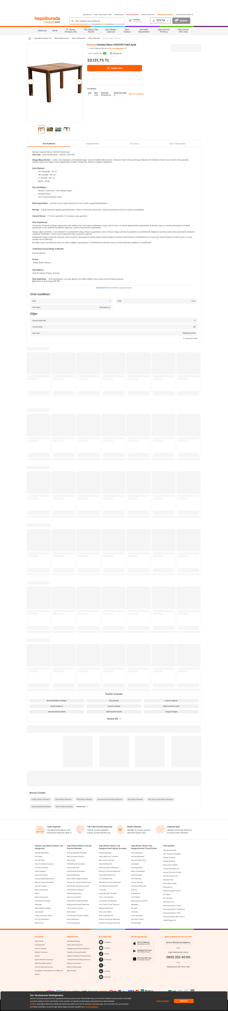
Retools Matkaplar (73, 875)
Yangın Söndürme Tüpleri (43, 916)
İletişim (37, 974)
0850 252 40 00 (178, 957)
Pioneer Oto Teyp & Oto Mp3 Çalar (79, 882)
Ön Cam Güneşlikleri (42, 919)
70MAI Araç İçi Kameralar (76, 864)
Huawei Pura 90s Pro (170, 876)
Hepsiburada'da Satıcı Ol (184, 14)
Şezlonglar (135, 864)
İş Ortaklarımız (40, 945)
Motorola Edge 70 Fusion (172, 891)
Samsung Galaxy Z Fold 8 (172, 905)
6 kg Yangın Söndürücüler (108, 901)
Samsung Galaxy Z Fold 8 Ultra (174, 909)
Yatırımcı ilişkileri (40, 948)
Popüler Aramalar (169, 858)
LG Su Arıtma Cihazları (75, 908)
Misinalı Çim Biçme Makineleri (109, 919)
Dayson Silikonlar (73, 868)
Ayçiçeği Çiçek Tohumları (108, 893)
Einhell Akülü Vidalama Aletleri (77, 901)
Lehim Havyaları (137, 916)
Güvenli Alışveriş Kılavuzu (44, 967)
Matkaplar (134, 904)
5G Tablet (166, 894)
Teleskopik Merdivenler (107, 875)
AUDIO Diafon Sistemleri (75, 890)
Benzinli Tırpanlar (41, 886)
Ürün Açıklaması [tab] (49, 144)
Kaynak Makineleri (137, 856)
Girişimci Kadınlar (132, 14)
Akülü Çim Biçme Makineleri (109, 868)
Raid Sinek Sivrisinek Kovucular (78, 886)
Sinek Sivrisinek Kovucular (44, 864)
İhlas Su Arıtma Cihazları (75, 856)
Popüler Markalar (169, 861)
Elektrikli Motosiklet (42, 853)
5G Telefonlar (168, 898)
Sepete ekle (116, 68)
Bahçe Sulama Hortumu (139, 901)
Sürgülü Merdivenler (106, 908)
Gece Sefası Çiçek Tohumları (109, 904)
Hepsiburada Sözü (169, 850)
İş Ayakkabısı (135, 893)
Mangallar (38, 904)
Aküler (37, 893)
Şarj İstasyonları (136, 875)
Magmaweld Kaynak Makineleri (78, 904)
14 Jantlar (102, 890)
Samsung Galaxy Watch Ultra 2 (174, 917)
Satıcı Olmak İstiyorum (74, 945)
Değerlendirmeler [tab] (92, 144)
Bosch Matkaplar (73, 919)
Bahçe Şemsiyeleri (41, 897)
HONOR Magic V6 (169, 920)
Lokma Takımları (137, 882)
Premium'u (49, 22)
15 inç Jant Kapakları (106, 897)
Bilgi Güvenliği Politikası (43, 963)
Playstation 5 (167, 887)
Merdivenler (39, 923)
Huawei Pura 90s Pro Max (172, 872)
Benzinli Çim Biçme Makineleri (109, 871)
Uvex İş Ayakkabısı (73, 923)
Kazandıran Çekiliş (169, 883)
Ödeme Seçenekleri (74, 963)
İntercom (134, 890)
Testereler (134, 912)
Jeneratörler (39, 912)
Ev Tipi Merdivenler (105, 879)
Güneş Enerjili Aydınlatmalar (44, 879)
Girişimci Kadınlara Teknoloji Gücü (79, 956)
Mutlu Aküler (71, 912)
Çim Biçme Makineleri (138, 886)
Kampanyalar (119, 14)
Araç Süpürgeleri (137, 868)
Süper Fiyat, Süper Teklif (103, 14)
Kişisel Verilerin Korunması (44, 960)
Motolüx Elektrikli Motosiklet (77, 853)
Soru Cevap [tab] (134, 144)
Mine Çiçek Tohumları (106, 860)
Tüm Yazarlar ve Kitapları (172, 854)
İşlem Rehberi (71, 971)
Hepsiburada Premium (165, 14)
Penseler (134, 908)
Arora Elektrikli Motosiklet (76, 871)
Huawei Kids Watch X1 (171, 869)
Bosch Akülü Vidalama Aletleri (77, 879)
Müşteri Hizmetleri (148, 14)
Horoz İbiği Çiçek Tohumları (108, 856)
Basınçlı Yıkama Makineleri (44, 882)
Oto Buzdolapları (137, 853)
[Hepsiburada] (47, 18)
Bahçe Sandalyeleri (138, 871)
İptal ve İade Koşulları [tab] (177, 144)
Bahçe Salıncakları (41, 890)
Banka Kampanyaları (74, 967)
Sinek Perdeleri (40, 871)
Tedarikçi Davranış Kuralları (76, 952)
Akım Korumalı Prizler (138, 860)
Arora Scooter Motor (74, 897)
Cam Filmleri (135, 897)
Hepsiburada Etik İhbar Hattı (178, 967)
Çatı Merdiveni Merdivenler (108, 886)
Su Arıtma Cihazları (41, 868)
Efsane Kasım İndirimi (170, 865)
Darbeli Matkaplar (105, 853)
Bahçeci (91, 44)
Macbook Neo (168, 880)
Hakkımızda (39, 941)
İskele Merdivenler (105, 864)
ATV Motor (38, 856)
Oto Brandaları (136, 923)
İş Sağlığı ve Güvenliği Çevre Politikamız (49, 971)
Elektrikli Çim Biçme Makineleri (110, 882)
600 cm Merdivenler (106, 916)
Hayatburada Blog (73, 941)
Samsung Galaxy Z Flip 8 (171, 913)
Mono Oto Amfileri (105, 912)
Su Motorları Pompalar (42, 901)
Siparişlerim (87, 14)
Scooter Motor (40, 860)
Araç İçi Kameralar (41, 875)
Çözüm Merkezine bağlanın (178, 942)
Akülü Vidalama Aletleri (43, 908)
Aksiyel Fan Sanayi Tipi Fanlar (109, 923)
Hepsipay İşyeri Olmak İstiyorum (78, 948)
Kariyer (37, 956)
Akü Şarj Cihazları (137, 919)
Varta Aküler (71, 860)
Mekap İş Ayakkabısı (74, 893)
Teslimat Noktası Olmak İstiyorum (78, 960)
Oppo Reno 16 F (168, 902)
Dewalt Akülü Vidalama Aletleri (77, 916)
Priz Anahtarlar (136, 879)
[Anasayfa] (29, 38)
